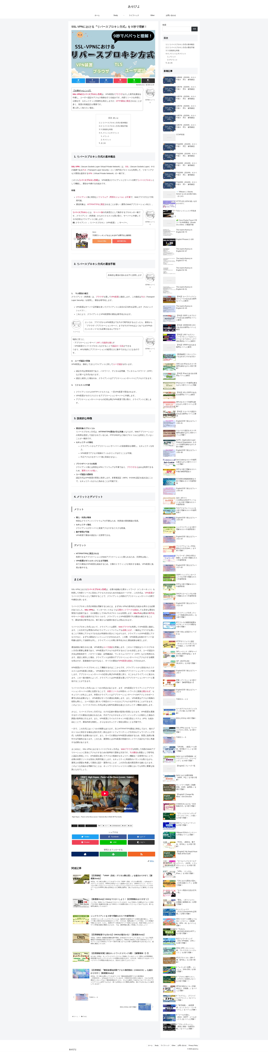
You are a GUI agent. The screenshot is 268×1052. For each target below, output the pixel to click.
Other (173, 1045)
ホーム (150, 1045)
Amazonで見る (102, 241)
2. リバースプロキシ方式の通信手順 (114, 126)
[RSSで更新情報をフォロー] (141, 854)
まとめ (103, 143)
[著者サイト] (85, 854)
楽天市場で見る (121, 241)
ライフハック (165, 1045)
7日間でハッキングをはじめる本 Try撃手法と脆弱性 (111, 235)
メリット (106, 136)
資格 (131, 825)
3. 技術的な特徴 (107, 129)
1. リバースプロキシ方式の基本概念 (114, 123)
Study (75, 825)
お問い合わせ (182, 1045)
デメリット (107, 140)
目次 (110, 118)
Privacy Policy (193, 1045)
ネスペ (82, 825)
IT (100, 825)
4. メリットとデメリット (110, 133)
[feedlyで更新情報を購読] (113, 854)
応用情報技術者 (92, 825)
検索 (164, 25)
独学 (125, 825)
